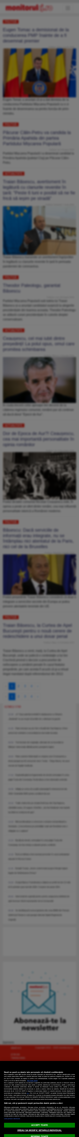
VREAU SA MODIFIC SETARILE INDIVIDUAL (39, 1130)
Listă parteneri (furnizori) (12, 1119)
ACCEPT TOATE (39, 1125)
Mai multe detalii (32, 1080)
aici (28, 1093)
